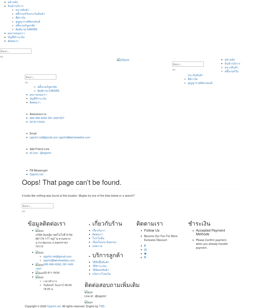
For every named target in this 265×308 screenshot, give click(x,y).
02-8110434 (37, 122)
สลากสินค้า (22, 10)
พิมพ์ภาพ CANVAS (26, 29)
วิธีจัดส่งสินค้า (100, 270)
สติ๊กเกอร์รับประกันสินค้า (30, 14)
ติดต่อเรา (13, 41)
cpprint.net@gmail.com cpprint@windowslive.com (60, 137)
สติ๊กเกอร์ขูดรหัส (25, 25)
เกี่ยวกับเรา (98, 230)
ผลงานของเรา (16, 33)
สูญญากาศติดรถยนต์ (28, 21)
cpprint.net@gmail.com (57, 256)
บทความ (97, 246)
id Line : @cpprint (40, 153)
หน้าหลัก (13, 2)
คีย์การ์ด (20, 17)
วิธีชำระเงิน (99, 266)
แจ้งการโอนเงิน (101, 274)
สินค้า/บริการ (15, 6)
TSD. (102, 306)
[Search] (1, 56)
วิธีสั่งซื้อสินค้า (100, 262)
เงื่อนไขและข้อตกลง (104, 242)
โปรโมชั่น (98, 238)
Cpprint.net (36, 174)
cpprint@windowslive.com (59, 260)
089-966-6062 (52, 264)
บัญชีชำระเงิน (16, 37)
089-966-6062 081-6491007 (47, 118)
